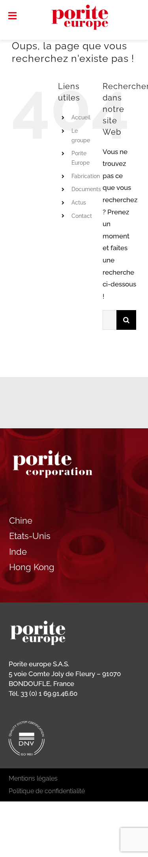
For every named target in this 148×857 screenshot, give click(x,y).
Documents (86, 189)
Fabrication (85, 176)
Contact (81, 216)
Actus (78, 202)
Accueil (80, 117)
